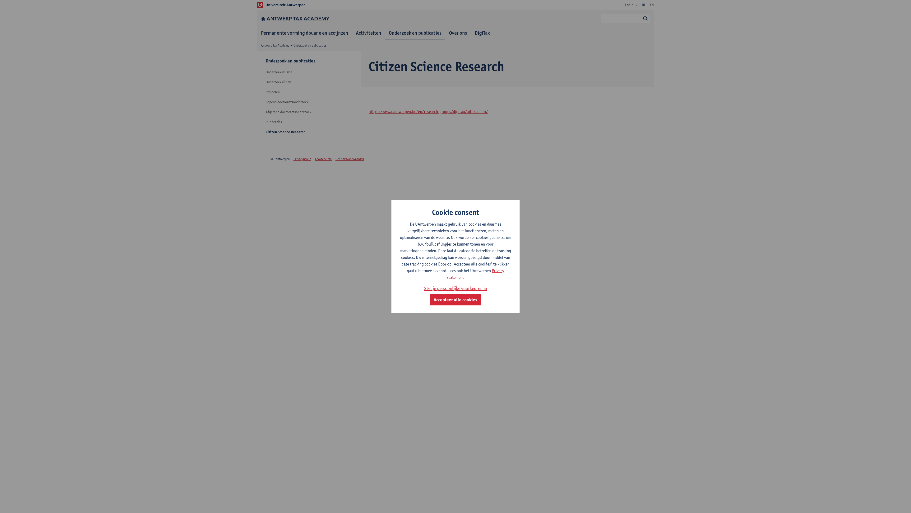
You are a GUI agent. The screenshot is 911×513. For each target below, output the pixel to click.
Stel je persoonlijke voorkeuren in (455, 288)
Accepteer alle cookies (455, 300)
